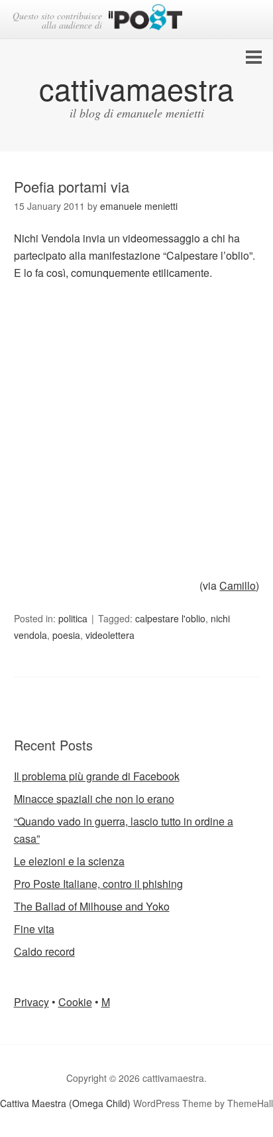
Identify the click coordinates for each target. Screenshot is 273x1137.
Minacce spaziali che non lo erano (94, 798)
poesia (66, 635)
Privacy (31, 1001)
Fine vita (34, 928)
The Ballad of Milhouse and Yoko (92, 906)
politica (72, 618)
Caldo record (44, 951)
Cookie (75, 1001)
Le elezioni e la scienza (69, 861)
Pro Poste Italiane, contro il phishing (98, 883)
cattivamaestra (136, 88)
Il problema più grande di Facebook (97, 776)
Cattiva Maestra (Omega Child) (65, 1103)
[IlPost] (145, 19)
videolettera (110, 635)
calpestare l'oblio (170, 618)
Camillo (237, 585)
